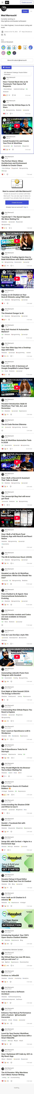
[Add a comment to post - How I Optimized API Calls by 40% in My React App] (12, 1062)
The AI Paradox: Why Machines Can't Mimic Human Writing (14, 1073)
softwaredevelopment (8, 999)
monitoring (17, 978)
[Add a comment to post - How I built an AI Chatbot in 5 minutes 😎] (12, 906)
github (7, 962)
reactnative (5, 544)
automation (17, 146)
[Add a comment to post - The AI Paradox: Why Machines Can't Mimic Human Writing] (12, 1081)
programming (10, 110)
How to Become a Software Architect (12, 993)
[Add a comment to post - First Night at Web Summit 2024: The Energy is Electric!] (8, 699)
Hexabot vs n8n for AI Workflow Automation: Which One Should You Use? (16, 575)
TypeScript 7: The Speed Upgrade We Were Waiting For (15, 218)
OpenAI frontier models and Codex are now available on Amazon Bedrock (16, 617)
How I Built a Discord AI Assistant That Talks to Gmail (15, 479)
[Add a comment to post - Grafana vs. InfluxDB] (11, 981)
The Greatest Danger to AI (12, 313)
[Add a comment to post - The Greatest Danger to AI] (9, 319)
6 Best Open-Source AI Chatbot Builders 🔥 (14, 787)
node (10, 1020)
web (6, 371)
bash (21, 1040)
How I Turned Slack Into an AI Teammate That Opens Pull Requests (15, 84)
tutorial (28, 352)
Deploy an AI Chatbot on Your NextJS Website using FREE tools (15, 296)
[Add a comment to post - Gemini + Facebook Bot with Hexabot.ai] (12, 831)
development (13, 637)
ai (27, 89)
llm (9, 736)
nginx (16, 1040)
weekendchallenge (18, 89)
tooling (15, 678)
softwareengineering (14, 996)
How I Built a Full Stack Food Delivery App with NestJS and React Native (16, 536)
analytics (25, 978)
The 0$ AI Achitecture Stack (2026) (16, 557)
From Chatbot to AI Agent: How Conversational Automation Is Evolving (14, 596)
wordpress (15, 736)
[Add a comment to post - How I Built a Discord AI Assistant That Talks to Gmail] (11, 486)
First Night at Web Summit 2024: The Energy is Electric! (15, 692)
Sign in (26, 207)
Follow (25, 11)
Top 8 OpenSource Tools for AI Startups (14, 750)
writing (4, 1077)
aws (6, 621)
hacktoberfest (24, 962)
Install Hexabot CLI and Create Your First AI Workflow (16, 142)
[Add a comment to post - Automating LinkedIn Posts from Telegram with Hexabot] (12, 681)
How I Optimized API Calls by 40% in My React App (16, 1055)
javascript (26, 110)
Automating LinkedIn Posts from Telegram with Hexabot (15, 674)
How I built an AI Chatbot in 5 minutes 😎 (13, 898)
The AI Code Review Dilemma (13, 424)
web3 (10, 772)
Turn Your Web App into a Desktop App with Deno (16, 349)
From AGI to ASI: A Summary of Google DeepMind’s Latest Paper (15, 367)
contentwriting (15, 1077)
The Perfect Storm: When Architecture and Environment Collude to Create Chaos (14, 163)
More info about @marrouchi (17, 60)
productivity (23, 637)
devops (4, 171)
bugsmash (14, 168)
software (19, 999)
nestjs (15, 1020)
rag (13, 884)
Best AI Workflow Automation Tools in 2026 (16, 441)
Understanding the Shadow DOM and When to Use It (15, 806)
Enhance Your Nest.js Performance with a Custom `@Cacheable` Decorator (16, 1015)
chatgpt (4, 791)
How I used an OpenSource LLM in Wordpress (15, 732)
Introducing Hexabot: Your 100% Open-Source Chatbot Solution (15, 936)
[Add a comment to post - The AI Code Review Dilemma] (3, 430)
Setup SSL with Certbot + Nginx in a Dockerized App (16, 842)
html (19, 772)
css (25, 809)
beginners (25, 146)
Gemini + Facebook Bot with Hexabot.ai (13, 824)
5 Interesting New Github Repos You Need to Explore (16, 711)
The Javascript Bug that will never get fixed (15, 497)
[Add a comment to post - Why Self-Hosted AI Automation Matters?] (3, 337)
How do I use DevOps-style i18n (15, 635)
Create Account (17, 202)
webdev (6, 91)
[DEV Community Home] (7, 2)
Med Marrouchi (10, 77)
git (3, 962)
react (3, 1059)
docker (4, 846)
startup (19, 696)
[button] (3, 47)
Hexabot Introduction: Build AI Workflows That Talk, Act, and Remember (14, 406)
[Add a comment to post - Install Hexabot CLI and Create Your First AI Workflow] (13, 149)
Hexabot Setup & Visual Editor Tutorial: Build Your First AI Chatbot (16, 880)
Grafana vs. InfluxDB (10, 975)
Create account (27, 2)
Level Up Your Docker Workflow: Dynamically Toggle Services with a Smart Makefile (16, 1035)
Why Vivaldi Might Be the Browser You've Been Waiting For (15, 769)
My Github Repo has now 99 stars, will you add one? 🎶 (15, 958)
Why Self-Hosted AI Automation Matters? (15, 330)
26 (15, 95)
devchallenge (7, 89)
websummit (12, 696)
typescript (19, 222)
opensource (23, 411)
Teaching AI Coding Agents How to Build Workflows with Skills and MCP (16, 258)
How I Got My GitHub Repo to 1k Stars (16, 106)
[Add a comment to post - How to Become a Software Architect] (11, 1002)
